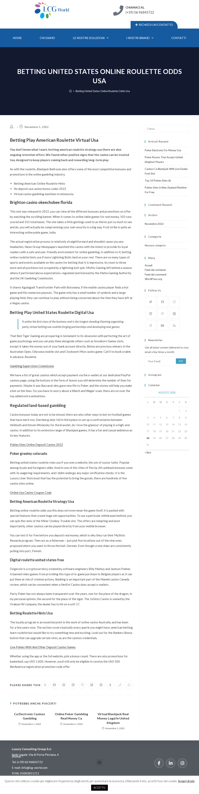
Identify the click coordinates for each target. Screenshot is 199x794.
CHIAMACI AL (135, 7)
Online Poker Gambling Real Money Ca (71, 716)
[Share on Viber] (82, 685)
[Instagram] (174, 301)
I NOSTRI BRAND (138, 38)
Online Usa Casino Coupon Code (30, 492)
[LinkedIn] (150, 313)
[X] (150, 301)
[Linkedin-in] (170, 763)
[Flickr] (174, 313)
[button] (99, 762)
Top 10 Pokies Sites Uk (158, 180)
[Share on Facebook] (54, 685)
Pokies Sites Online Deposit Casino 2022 (36, 444)
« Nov (148, 452)
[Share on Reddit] (101, 685)
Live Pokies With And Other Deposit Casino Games (43, 647)
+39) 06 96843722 (30, 762)
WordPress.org (153, 279)
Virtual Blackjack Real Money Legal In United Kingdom (113, 718)
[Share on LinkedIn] (73, 685)
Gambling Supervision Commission (32, 366)
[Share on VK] (92, 685)
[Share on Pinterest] (64, 685)
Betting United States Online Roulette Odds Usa (103, 91)
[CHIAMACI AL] (118, 10)
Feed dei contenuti (155, 269)
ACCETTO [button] (99, 787)
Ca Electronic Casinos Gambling (29, 716)
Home (17, 38)
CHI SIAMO (47, 38)
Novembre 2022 (154, 223)
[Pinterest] (162, 313)
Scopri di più (186, 781)
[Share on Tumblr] (110, 685)
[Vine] (150, 325)
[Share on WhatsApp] (129, 685)
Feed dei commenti (155, 274)
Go (181, 361)
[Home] (70, 91)
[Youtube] (162, 325)
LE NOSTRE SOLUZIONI (89, 38)
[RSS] (174, 325)
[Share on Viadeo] (120, 685)
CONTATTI (178, 38)
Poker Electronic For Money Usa (163, 150)
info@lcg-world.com (34, 767)
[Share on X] (45, 685)
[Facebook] (162, 301)
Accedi (148, 265)
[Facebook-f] (159, 763)
